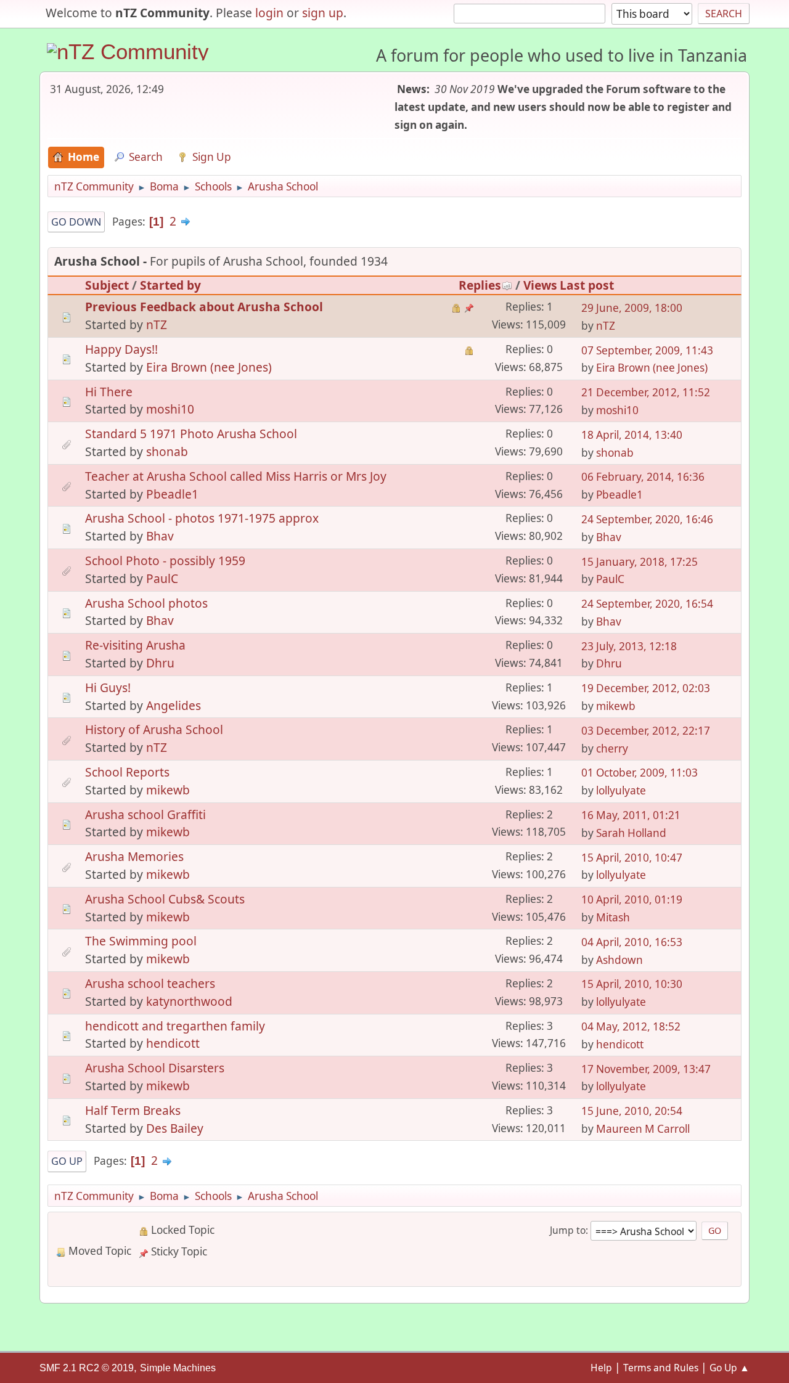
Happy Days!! (121, 349)
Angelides (173, 705)
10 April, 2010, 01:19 (631, 899)
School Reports (127, 772)
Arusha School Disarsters (154, 1067)
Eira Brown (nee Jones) (209, 367)
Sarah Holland (631, 833)
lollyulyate (621, 790)
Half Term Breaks (133, 1110)
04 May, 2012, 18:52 (631, 1026)
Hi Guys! (108, 687)
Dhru (160, 663)
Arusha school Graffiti (145, 814)
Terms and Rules (660, 1367)
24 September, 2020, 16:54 (647, 604)
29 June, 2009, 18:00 (631, 308)
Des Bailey (174, 1128)
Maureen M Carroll (643, 1129)
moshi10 (170, 409)
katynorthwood (189, 1001)
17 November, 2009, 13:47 (646, 1069)
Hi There (109, 391)
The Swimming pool (141, 940)
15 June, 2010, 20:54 (631, 1111)
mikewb (616, 706)
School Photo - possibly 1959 (165, 560)
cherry (612, 748)
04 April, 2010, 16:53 (631, 942)
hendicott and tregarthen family (175, 1026)
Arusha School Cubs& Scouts (165, 899)
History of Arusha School (154, 729)
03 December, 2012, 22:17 (645, 731)
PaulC (162, 578)
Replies (480, 285)
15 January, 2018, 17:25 (639, 562)
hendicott (173, 1043)
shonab (167, 451)
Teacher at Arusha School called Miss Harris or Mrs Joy (235, 476)
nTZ (156, 324)
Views (540, 285)
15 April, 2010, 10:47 (631, 858)
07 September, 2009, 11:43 (647, 350)
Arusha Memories (134, 856)
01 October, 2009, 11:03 (639, 772)
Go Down (76, 222)
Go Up (67, 1161)
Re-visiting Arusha (135, 645)
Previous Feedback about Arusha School (204, 306)
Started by (170, 285)
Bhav (160, 536)
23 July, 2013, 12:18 (629, 646)
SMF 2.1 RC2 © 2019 (86, 1368)
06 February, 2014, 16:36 (643, 477)
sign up (322, 12)
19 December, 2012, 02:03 (645, 688)
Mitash (613, 917)
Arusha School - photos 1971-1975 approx (202, 518)
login (269, 12)
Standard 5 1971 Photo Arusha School (191, 433)
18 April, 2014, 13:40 (631, 435)
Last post (587, 285)
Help (601, 1367)
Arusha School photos (146, 603)
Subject (107, 285)
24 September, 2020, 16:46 (647, 519)
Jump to (568, 1230)
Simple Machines (178, 1368)
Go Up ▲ (729, 1367)
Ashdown (619, 960)
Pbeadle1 (172, 494)
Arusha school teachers (150, 983)
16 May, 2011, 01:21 (631, 815)
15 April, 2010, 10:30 (631, 984)
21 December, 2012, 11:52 (645, 392)
